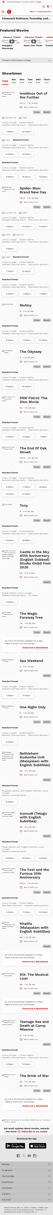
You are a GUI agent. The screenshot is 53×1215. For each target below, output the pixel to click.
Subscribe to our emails (34, 1131)
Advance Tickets (12, 37)
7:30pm (26, 487)
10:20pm (43, 912)
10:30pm (26, 131)
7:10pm (43, 437)
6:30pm (10, 154)
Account (6, 1199)
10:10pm (10, 494)
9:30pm (26, 858)
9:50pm (43, 858)
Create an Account (44, 11)
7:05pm (10, 695)
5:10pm (9, 340)
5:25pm (26, 437)
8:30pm (26, 177)
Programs (7, 1170)
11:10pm (26, 695)
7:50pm (26, 340)
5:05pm (10, 742)
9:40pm (10, 802)
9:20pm (26, 154)
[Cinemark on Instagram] (34, 1155)
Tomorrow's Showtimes (35, 647)
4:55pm (10, 487)
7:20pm (10, 271)
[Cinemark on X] (23, 1155)
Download (7, 1182)
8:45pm (43, 487)
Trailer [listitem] (37, 112)
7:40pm (10, 131)
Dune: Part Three (33, 45)
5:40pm (10, 177)
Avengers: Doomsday (7, 47)
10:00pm (26, 386)
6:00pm (26, 226)
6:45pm (26, 540)
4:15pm (9, 226)
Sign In (32, 11)
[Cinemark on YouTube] (29, 1155)
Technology (8, 1176)
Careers (6, 1194)
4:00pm (10, 540)
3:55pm (10, 248)
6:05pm (10, 386)
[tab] (5, 81)
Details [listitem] (47, 112)
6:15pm (9, 1064)
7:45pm (26, 294)
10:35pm (43, 340)
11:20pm (43, 177)
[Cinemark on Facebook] (18, 1155)
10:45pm (26, 271)
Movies (5, 1164)
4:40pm (10, 437)
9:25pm (43, 226)
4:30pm (10, 294)
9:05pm (10, 858)
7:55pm (43, 294)
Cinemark (7, 1188)
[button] (21, 2)
